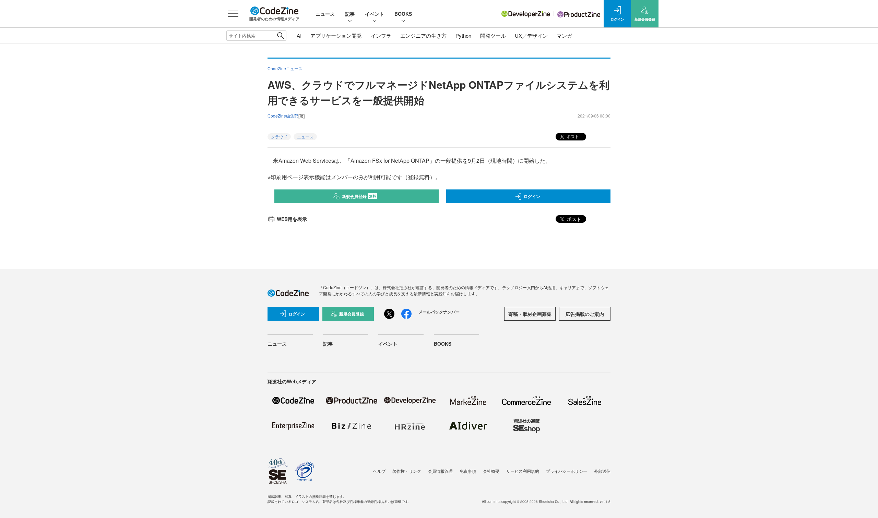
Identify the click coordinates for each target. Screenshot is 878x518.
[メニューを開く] (233, 13)
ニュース (325, 13)
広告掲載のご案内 (585, 313)
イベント (374, 13)
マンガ (564, 35)
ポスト (572, 136)
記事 (350, 13)
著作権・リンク (406, 471)
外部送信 (602, 471)
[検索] (280, 35)
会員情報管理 (440, 471)
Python (463, 35)
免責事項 (468, 471)
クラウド (279, 136)
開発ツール (493, 35)
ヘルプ (379, 471)
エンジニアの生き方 (423, 35)
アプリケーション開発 (336, 35)
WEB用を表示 (292, 218)
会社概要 (491, 471)
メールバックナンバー (439, 312)
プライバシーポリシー (566, 471)
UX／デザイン (531, 35)
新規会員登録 (359, 196)
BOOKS (403, 13)
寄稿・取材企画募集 (529, 313)
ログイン (532, 196)
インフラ (381, 35)
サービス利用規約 (522, 471)
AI (299, 35)
